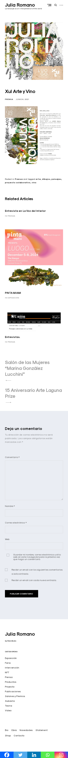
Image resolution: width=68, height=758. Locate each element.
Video (8, 710)
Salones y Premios (15, 696)
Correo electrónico (16, 522)
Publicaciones (13, 691)
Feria (8, 663)
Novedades (26, 730)
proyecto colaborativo (18, 182)
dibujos (46, 179)
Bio (6, 730)
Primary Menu (50, 5)
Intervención (12, 667)
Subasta (10, 701)
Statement (41, 730)
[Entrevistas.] (34, 321)
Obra (14, 730)
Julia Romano (20, 5)
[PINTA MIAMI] (34, 258)
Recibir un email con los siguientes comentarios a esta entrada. (37, 571)
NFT (7, 672)
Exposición (11, 658)
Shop (8, 735)
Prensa (9, 99)
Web (7, 539)
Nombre (10, 506)
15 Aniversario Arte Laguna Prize (33, 393)
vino (34, 182)
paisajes (56, 179)
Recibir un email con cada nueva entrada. (34, 580)
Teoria (8, 705)
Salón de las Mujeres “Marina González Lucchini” (27, 368)
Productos (10, 682)
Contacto (19, 735)
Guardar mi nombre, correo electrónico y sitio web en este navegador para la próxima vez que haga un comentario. (37, 556)
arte (38, 179)
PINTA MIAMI (13, 292)
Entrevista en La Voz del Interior (25, 210)
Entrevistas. (12, 337)
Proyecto (10, 686)
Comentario (12, 457)
